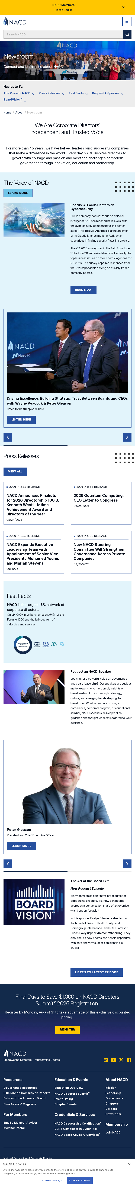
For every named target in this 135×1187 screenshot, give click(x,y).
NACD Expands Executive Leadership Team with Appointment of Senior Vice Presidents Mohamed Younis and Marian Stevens (33, 553)
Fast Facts (76, 93)
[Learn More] (67, 784)
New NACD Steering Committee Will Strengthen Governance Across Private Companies (99, 551)
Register (67, 1029)
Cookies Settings (52, 1180)
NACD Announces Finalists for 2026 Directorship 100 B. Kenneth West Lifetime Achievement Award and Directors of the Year (33, 504)
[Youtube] (113, 1060)
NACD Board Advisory (77, 1134)
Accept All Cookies (80, 1180)
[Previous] (8, 437)
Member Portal (14, 1128)
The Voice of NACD (17, 93)
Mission (110, 1087)
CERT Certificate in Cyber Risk (76, 1129)
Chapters (112, 1103)
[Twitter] (121, 1060)
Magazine (20, 1104)
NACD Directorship (77, 1123)
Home (7, 112)
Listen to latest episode (96, 972)
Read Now (83, 289)
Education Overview (68, 1087)
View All (15, 471)
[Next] (127, 437)
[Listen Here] (67, 352)
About (19, 112)
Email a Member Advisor (20, 1122)
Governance (114, 1098)
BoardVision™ (13, 99)
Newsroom (113, 1114)
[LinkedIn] (105, 1060)
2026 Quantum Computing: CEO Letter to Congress (99, 497)
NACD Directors (72, 1093)
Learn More (18, 193)
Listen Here (21, 419)
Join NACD (113, 1132)
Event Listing (63, 1099)
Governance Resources (20, 1087)
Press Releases (49, 93)
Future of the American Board (25, 1098)
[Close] (129, 1164)
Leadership (113, 1093)
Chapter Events (65, 1104)
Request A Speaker (105, 93)
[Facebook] (129, 1060)
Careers (111, 1109)
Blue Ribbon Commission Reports (27, 1093)
